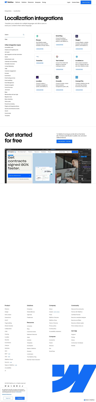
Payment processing (9, 103)
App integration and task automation (13, 54)
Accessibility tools (9, 47)
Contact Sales (75, 2)
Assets (6, 56)
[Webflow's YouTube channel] (8, 386)
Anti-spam (7, 52)
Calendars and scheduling (11, 61)
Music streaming (8, 99)
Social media (8, 113)
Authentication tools (9, 59)
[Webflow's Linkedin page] (17, 386)
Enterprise (38, 2)
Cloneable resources (10, 63)
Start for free (86, 2)
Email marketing (8, 80)
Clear (6, 39)
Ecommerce (8, 75)
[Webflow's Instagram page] (20, 386)
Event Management (9, 82)
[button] (17, 2)
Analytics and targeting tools (11, 49)
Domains (7, 73)
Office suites (8, 101)
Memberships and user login (11, 94)
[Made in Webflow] (5, 386)
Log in (68, 2)
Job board (7, 89)
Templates (7, 115)
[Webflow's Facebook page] (14, 386)
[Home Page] (9, 2)
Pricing (44, 2)
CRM (6, 68)
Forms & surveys (9, 87)
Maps (6, 92)
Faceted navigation (9, 85)
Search (6, 110)
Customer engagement (10, 70)
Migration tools (8, 96)
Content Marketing (9, 66)
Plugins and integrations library (12, 106)
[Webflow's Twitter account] (11, 386)
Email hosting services (10, 78)
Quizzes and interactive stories (12, 108)
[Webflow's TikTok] (22, 386)
